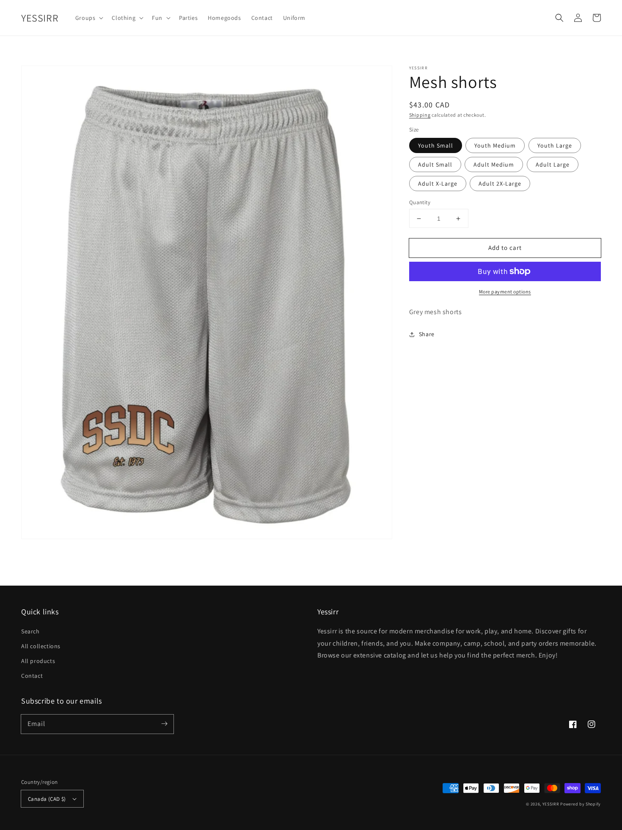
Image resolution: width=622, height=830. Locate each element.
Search (30, 631)
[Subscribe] (164, 724)
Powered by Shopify (580, 804)
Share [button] (427, 334)
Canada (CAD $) (47, 799)
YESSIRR (550, 804)
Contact (32, 675)
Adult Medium (493, 164)
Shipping (420, 115)
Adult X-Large (437, 183)
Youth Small (435, 145)
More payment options (505, 291)
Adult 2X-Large (500, 183)
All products (38, 661)
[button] (559, 17)
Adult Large (553, 164)
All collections (41, 646)
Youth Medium (495, 145)
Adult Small (435, 164)
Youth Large (554, 145)
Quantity (419, 202)
